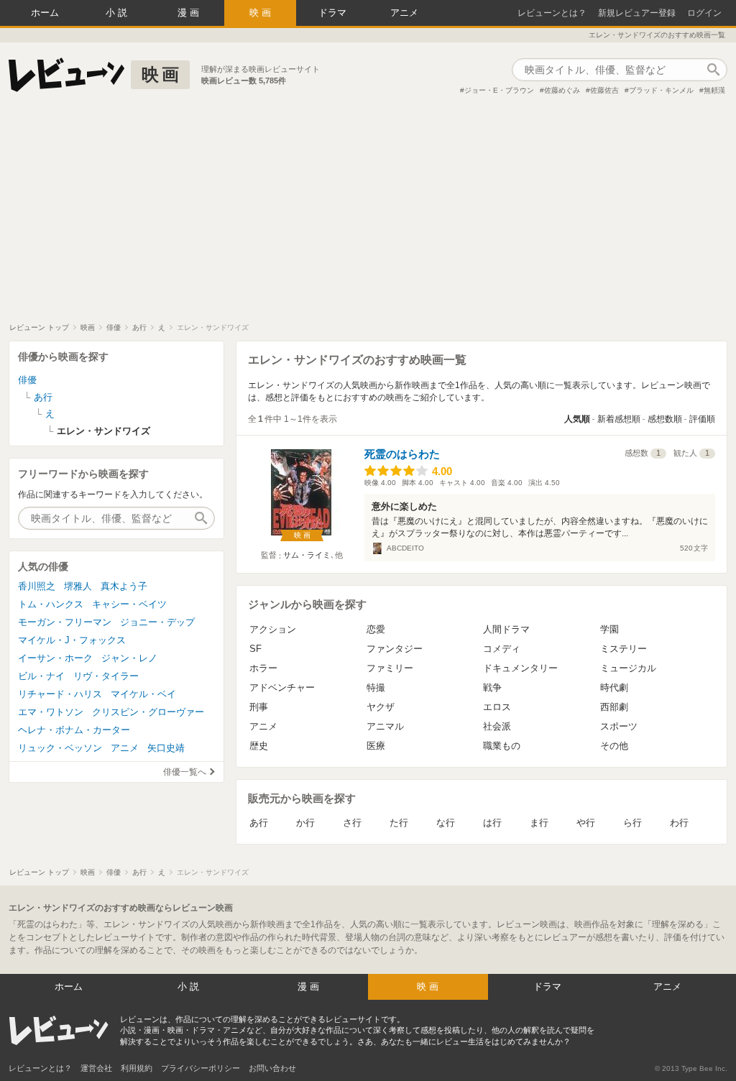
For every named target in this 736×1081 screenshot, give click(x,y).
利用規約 (136, 1068)
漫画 (190, 12)
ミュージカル (628, 668)
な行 (445, 822)
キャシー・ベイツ (129, 604)
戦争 (492, 687)
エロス (497, 707)
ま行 (539, 822)
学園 (609, 629)
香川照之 (36, 586)
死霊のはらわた (402, 454)
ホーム (45, 12)
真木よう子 (124, 586)
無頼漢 (714, 90)
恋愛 (376, 629)
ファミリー (390, 668)
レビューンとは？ (552, 13)
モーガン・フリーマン (64, 622)
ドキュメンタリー (520, 668)
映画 (261, 12)
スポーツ (619, 726)
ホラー (263, 668)
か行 (305, 822)
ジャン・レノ (129, 658)
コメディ (501, 648)
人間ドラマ (506, 629)
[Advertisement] (368, 215)
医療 (376, 745)
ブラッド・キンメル (661, 90)
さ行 (352, 822)
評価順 (702, 419)
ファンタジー (395, 648)
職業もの (501, 745)
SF (255, 648)
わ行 (679, 822)
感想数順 (665, 419)
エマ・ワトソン (50, 712)
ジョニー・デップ (157, 622)
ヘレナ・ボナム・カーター (74, 729)
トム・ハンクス (50, 604)
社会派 (497, 726)
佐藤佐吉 (604, 90)
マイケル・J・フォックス (72, 640)
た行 (399, 822)
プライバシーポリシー (200, 1068)
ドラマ (332, 12)
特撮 (376, 687)
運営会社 (96, 1068)
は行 (492, 822)
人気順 (577, 419)
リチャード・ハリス (60, 694)
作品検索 (713, 69)
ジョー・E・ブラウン (499, 90)
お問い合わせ (272, 1068)
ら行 (632, 822)
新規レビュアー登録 (637, 13)
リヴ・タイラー (106, 676)
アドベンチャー (282, 687)
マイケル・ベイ (143, 694)
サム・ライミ (307, 555)
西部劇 (614, 707)
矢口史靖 (166, 747)
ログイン (704, 13)
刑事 (258, 707)
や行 (585, 822)
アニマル (385, 726)
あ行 (258, 822)
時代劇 (614, 687)
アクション (272, 629)
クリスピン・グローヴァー (148, 712)
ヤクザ (381, 707)
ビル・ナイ (41, 676)
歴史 (258, 745)
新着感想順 (618, 419)
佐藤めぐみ (562, 90)
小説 (118, 12)
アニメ (404, 12)
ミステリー (623, 648)
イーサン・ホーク (55, 658)
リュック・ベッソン (60, 747)
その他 (614, 745)
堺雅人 (78, 586)
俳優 (27, 379)
